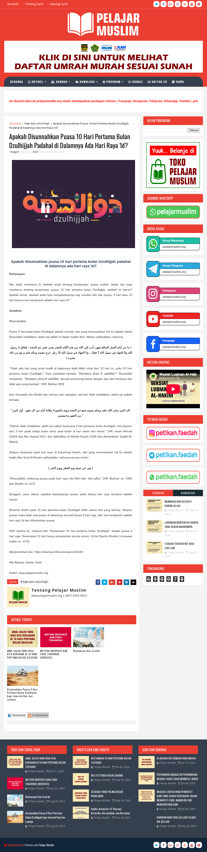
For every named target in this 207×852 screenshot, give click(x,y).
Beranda (12, 4)
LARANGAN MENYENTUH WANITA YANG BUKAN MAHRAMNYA (181, 524)
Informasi (22, 92)
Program (112, 81)
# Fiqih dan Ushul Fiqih (34, 582)
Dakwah (61, 81)
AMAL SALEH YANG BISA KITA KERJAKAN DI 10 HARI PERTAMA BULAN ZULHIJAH (22, 654)
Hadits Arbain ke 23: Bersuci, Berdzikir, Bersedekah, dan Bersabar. (110, 811)
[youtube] (192, 4)
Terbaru (158, 493)
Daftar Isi (159, 81)
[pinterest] (199, 4)
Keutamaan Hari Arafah (86, 651)
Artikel (37, 81)
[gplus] (171, 4)
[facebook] (164, 4)
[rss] (185, 4)
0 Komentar (40, 715)
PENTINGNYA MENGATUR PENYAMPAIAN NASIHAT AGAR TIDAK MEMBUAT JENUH (177, 776)
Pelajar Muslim (46, 845)
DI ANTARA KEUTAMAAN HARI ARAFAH (176, 758)
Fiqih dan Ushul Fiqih (37, 123)
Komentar (18, 715)
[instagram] (178, 4)
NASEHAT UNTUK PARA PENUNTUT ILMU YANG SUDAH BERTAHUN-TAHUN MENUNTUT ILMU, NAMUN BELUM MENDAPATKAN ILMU (177, 797)
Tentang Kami (34, 4)
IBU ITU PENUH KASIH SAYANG (107, 775)
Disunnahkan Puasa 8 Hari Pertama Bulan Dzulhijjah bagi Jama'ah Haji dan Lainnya (22, 694)
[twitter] (156, 4)
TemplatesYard (15, 845)
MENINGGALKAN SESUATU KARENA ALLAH (178, 503)
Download (87, 81)
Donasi (137, 81)
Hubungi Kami (59, 4)
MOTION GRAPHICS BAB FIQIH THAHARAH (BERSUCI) (54, 654)
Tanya (179, 81)
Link (41, 92)
